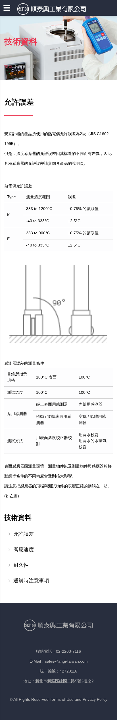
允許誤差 (23, 534)
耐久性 (21, 565)
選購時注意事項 (31, 580)
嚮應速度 (23, 549)
